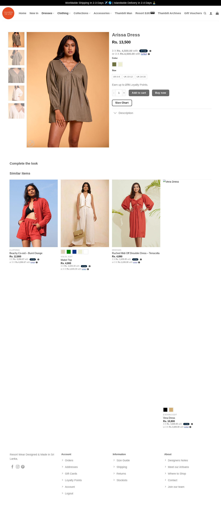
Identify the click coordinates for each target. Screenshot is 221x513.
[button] (205, 13)
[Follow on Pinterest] (23, 467)
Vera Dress (169, 418)
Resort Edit (142, 13)
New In (34, 13)
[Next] (103, 89)
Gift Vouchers (193, 13)
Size (114, 70)
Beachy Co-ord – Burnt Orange (25, 253)
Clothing (62, 13)
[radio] (114, 64)
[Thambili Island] (8, 13)
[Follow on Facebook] (12, 467)
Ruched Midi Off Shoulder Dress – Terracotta (136, 253)
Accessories (102, 13)
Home (22, 13)
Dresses (47, 13)
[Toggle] (115, 113)
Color (115, 58)
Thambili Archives (169, 13)
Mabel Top (66, 260)
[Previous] (32, 89)
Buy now (160, 92)
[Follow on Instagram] (17, 467)
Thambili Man (123, 13)
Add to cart (139, 92)
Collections (81, 13)
